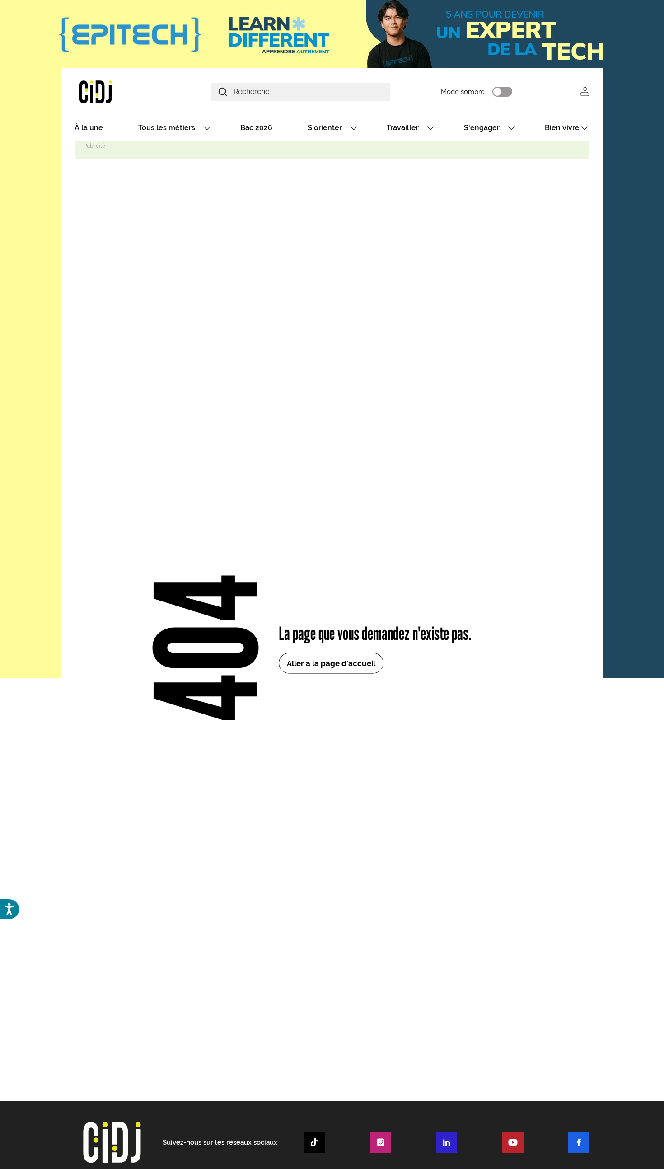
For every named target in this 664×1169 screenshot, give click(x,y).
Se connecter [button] (584, 91)
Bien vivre (562, 127)
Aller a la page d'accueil (331, 662)
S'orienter (325, 127)
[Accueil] (117, 91)
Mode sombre (463, 92)
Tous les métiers (166, 127)
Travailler (403, 127)
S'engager (482, 127)
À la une (89, 127)
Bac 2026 (256, 127)
